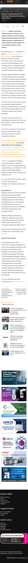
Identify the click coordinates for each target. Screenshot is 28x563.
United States (16, 11)
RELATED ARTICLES (8, 302)
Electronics (11, 9)
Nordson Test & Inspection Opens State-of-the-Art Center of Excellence (18, 319)
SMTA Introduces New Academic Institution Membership (16, 338)
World (12, 11)
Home (2, 5)
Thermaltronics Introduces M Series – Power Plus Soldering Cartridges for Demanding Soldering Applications (7, 293)
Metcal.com (5, 186)
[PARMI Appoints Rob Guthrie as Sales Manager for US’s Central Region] (5, 345)
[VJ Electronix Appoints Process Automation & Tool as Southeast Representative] (5, 310)
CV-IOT (14, 51)
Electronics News (8, 5)
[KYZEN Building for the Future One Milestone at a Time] (5, 353)
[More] (22, 26)
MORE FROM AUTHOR (8, 304)
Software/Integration (6, 11)
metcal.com (5, 234)
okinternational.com (18, 281)
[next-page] (5, 359)
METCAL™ (5, 31)
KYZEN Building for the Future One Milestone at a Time (17, 353)
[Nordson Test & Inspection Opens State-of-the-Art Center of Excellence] (5, 319)
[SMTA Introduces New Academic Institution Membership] (5, 338)
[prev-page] (3, 359)
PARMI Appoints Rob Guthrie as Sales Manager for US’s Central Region (17, 345)
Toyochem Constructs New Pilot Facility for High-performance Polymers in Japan (20, 291)
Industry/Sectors (5, 9)
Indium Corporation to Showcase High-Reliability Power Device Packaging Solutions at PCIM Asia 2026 (17, 328)
